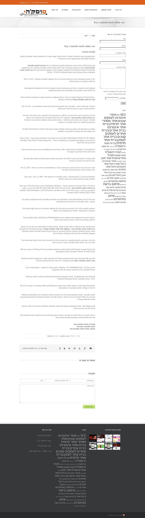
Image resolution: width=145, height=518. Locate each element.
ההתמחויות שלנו (91, 10)
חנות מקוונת (120, 155)
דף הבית (118, 10)
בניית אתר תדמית (115, 141)
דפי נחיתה (113, 149)
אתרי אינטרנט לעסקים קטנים (115, 118)
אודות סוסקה (106, 10)
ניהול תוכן (68, 481)
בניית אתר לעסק (75, 454)
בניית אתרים (117, 130)
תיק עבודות (76, 10)
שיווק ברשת (121, 202)
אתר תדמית (118, 124)
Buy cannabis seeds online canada (82, 329)
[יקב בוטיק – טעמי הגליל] (101, 438)
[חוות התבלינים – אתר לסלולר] (93, 446)
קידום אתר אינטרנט (67, 493)
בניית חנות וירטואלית (115, 144)
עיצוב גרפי (104, 178)
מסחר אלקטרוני (121, 161)
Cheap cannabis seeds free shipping (57, 229)
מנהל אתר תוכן (109, 158)
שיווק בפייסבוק (109, 199)
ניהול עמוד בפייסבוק (110, 169)
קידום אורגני (120, 187)
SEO (123, 114)
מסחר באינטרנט (109, 161)
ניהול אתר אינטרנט (76, 475)
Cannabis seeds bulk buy (37, 65)
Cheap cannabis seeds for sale (84, 99)
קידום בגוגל (69, 496)
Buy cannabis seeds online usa (79, 46)
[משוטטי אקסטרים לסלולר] (109, 446)
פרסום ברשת (111, 184)
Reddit (74, 348)
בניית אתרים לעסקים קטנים (114, 133)
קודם (93, 36)
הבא (86, 36)
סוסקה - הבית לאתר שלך (38, 451)
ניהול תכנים (115, 175)
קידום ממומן (108, 193)
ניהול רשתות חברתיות (117, 172)
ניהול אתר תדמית (116, 168)
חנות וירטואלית (113, 152)
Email (90, 348)
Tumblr (80, 348)
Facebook (59, 348)
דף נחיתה (112, 146)
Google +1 (85, 349)
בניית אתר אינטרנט (114, 125)
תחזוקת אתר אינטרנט (109, 202)
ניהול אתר (120, 163)
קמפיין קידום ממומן (120, 196)
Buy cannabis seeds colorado (84, 324)
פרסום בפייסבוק (81, 491)
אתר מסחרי (109, 121)
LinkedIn (69, 348)
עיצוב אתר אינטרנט (72, 485)
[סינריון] (109, 438)
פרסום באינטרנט (117, 181)
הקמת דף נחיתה (65, 464)
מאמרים (65, 10)
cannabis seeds (64, 336)
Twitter (64, 348)
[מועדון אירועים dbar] (93, 438)
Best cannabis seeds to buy (85, 261)
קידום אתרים (112, 190)
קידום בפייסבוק (117, 193)
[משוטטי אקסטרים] (101, 446)
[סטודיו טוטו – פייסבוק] (117, 446)
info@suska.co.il (24, 2)
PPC (118, 115)
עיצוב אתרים (113, 178)
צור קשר (54, 10)
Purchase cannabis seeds (86, 326)
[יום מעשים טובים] (117, 438)
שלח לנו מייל (42, 446)
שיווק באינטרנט (117, 197)
